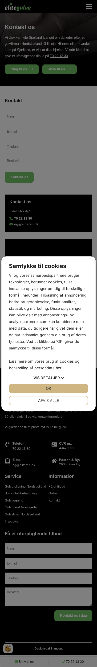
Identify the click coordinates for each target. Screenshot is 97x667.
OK (48, 388)
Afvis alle (48, 400)
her (58, 367)
